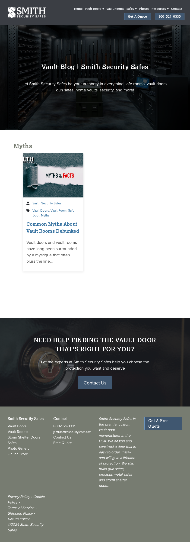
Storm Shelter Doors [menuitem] (24, 437)
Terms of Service (21, 507)
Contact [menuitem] (176, 8)
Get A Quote (137, 16)
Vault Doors (40, 210)
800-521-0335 (169, 16)
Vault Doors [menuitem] (93, 8)
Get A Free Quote (158, 423)
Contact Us (95, 382)
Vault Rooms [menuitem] (115, 8)
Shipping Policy (20, 513)
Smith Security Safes (46, 203)
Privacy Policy (19, 496)
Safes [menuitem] (130, 8)
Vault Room (58, 210)
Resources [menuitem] (159, 8)
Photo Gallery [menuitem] (18, 448)
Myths (45, 215)
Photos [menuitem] (144, 8)
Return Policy (18, 518)
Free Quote (62, 442)
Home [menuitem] (78, 8)
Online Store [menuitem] (18, 453)
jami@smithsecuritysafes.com (72, 432)
